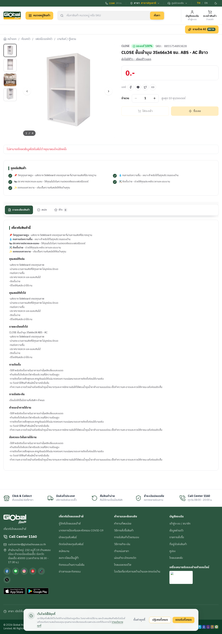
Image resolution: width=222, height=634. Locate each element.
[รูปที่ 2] (10, 65)
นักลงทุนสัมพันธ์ (68, 537)
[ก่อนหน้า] (27, 91)
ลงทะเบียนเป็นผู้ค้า (69, 558)
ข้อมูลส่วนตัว (176, 530)
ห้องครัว (25, 39)
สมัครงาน (64, 551)
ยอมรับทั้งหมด (183, 620)
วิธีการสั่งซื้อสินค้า (124, 530)
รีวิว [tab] (62, 210)
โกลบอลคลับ (176, 558)
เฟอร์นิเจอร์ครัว (43, 39)
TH (198, 3)
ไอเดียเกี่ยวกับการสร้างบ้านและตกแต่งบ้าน (137, 571)
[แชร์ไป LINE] (138, 87)
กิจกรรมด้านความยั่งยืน (71, 565)
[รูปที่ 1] (10, 50)
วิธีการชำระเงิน (122, 544)
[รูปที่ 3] (10, 79)
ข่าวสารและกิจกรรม (70, 571)
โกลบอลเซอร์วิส (122, 565)
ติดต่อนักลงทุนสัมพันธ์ (71, 544)
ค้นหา (157, 15)
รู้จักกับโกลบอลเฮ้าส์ (70, 523)
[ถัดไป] (108, 91)
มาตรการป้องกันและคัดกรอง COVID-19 (81, 530)
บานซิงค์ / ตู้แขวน (66, 39)
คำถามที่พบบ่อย (122, 523)
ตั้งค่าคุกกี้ (139, 620)
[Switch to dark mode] (216, 3)
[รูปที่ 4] (10, 94)
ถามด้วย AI (203, 29)
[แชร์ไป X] (145, 87)
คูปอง (172, 551)
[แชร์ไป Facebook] (130, 87)
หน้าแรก (11, 39)
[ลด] (136, 98)
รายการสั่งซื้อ (176, 537)
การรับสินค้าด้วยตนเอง (126, 537)
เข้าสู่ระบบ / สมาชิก (179, 523)
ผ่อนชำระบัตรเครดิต (125, 558)
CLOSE (125, 46)
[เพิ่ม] (155, 98)
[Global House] (12, 15)
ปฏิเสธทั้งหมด (160, 620)
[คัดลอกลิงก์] (153, 87)
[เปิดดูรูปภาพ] (67, 91)
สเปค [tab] (44, 210)
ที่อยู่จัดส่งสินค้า (178, 544)
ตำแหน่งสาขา (121, 551)
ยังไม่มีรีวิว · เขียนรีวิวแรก (136, 59)
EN (206, 3)
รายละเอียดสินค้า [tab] (21, 210)
